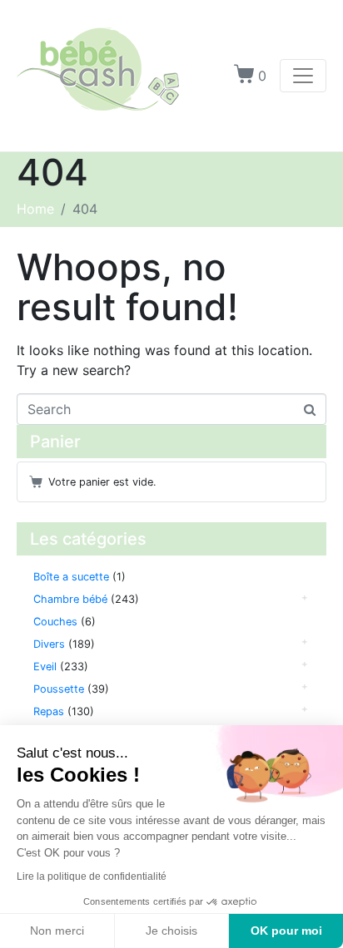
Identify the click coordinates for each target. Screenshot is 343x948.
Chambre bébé (70, 599)
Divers (49, 644)
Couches (55, 621)
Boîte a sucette (71, 576)
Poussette (58, 689)
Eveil (45, 666)
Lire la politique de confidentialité (92, 876)
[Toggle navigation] (303, 75)
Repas (48, 711)
